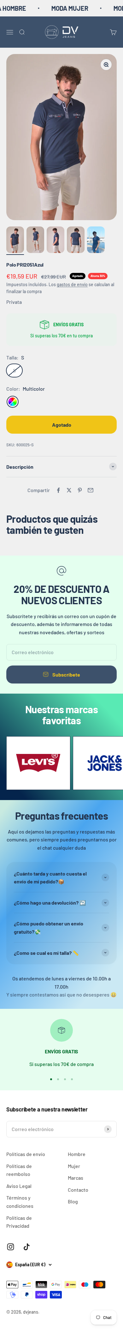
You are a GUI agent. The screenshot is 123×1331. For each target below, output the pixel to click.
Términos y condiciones (19, 1202)
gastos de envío (72, 284)
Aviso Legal (19, 1186)
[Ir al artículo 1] (15, 240)
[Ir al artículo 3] (55, 240)
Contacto (78, 1190)
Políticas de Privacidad (19, 1222)
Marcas (75, 1178)
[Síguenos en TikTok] (26, 1247)
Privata (14, 302)
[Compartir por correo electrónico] (90, 490)
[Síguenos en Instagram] (10, 1247)
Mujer (74, 1166)
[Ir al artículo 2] (35, 240)
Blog (73, 1201)
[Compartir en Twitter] (69, 490)
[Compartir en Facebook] (58, 490)
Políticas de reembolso (19, 1170)
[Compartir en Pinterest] (79, 490)
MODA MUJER (62, 8)
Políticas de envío (25, 1154)
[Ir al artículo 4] (76, 240)
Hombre (76, 1154)
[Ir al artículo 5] (96, 240)
